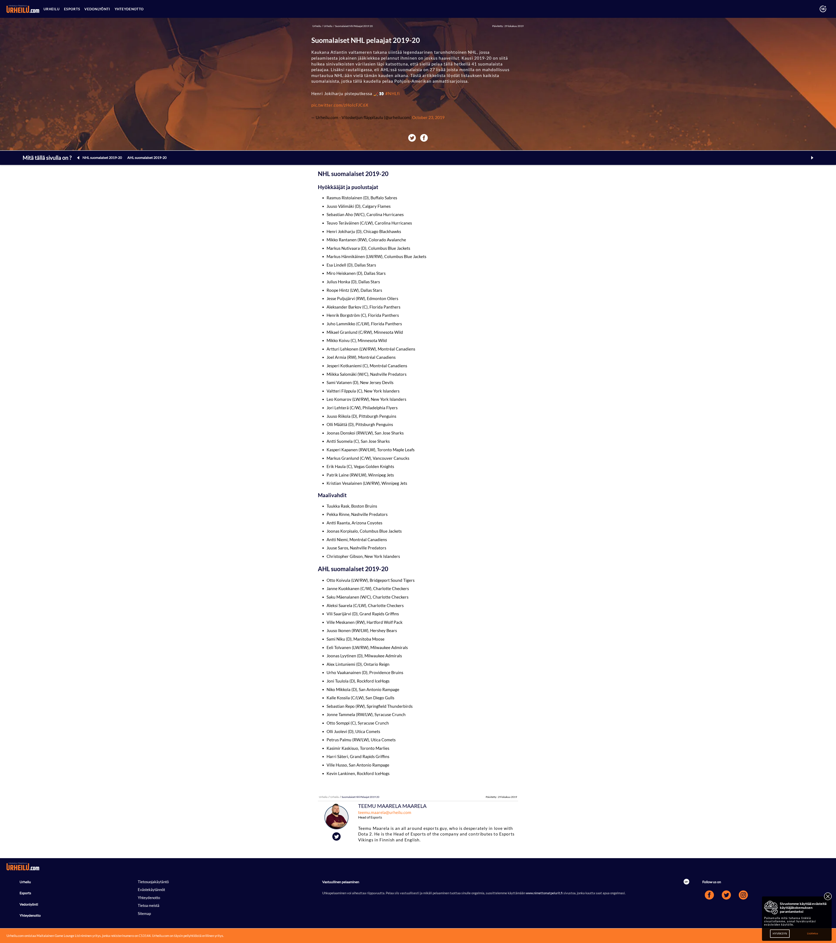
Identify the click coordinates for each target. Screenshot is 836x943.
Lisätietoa (812, 933)
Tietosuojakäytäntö (153, 881)
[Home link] (23, 9)
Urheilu (317, 26)
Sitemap (144, 913)
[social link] (711, 901)
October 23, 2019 (428, 117)
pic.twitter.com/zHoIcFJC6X (340, 104)
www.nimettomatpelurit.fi (544, 893)
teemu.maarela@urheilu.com (384, 812)
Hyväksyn (780, 933)
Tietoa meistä (148, 905)
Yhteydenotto (30, 915)
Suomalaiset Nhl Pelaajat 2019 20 (354, 26)
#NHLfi (392, 93)
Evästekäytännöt (151, 889)
